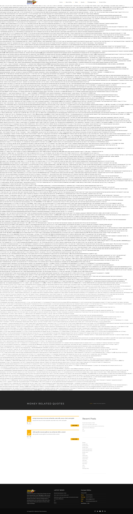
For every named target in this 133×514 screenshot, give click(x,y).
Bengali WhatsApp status (87, 449)
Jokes (76, 2)
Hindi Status (84, 463)
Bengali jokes (85, 444)
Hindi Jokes (84, 460)
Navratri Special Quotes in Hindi (88, 422)
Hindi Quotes (84, 462)
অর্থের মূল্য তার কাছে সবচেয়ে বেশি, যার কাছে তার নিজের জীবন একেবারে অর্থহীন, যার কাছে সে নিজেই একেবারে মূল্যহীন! (53, 418)
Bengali (83, 442)
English (83, 453)
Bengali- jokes (85, 452)
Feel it (83, 431)
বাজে (83, 429)
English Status (85, 458)
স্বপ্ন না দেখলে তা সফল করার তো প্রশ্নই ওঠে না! (89, 424)
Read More (74, 425)
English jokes (85, 455)
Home (61, 2)
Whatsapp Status (91, 2)
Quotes (82, 2)
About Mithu (69, 2)
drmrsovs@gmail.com (90, 499)
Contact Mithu (102, 2)
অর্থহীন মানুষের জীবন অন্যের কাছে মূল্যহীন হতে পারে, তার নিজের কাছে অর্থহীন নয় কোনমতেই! (49, 432)
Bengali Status (85, 447)
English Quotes (85, 457)
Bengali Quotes (85, 445)
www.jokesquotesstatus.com (91, 501)
